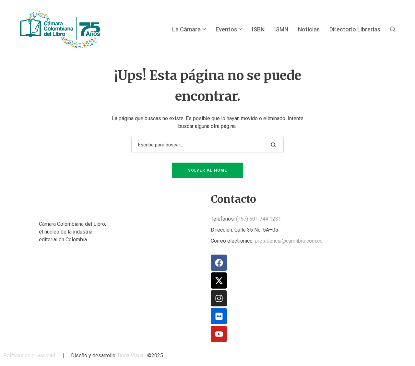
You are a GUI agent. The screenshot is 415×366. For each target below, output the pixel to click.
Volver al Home (207, 170)
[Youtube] (219, 334)
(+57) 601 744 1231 (258, 219)
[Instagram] (219, 298)
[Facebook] (219, 263)
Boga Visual (131, 355)
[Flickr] (219, 316)
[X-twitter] (219, 280)
